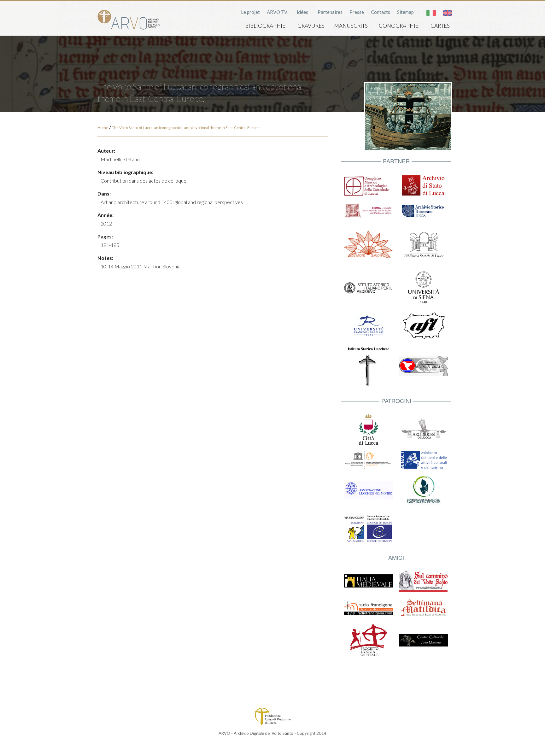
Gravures (311, 25)
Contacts (380, 12)
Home (102, 127)
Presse (356, 12)
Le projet (250, 12)
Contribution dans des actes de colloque (143, 181)
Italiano (431, 13)
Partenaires (330, 12)
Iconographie (398, 25)
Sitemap (405, 12)
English (447, 13)
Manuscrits (351, 25)
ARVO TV (277, 12)
